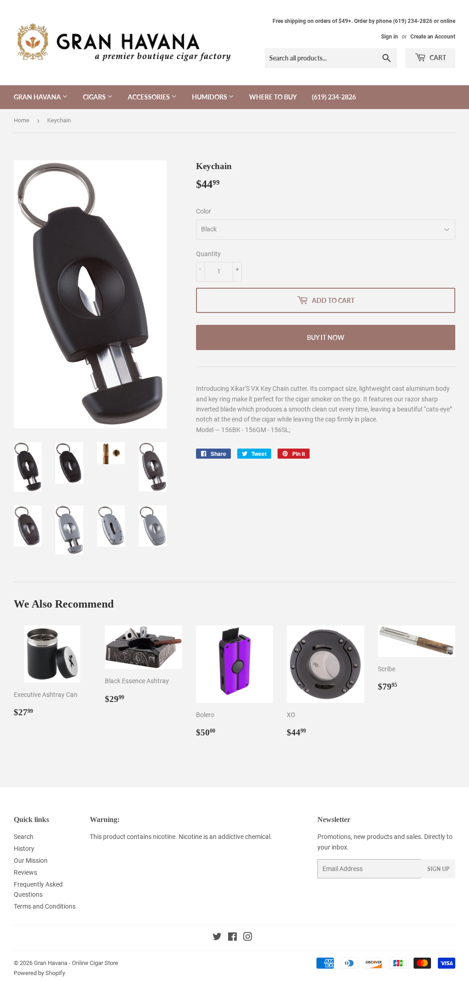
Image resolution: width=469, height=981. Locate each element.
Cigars (95, 97)
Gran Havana (38, 97)
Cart (437, 57)
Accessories (149, 97)
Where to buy (273, 97)
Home (21, 120)
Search (23, 836)
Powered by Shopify (39, 973)
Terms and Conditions (45, 906)
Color (203, 211)
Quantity (208, 254)
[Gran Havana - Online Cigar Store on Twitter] (217, 938)
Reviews (25, 872)
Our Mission (31, 860)
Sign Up (438, 869)
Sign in (389, 36)
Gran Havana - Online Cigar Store (76, 962)
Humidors (210, 97)
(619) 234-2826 (334, 97)
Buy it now (325, 337)
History (24, 848)
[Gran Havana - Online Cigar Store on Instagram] (247, 938)
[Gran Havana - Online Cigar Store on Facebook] (232, 938)
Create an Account (432, 36)
